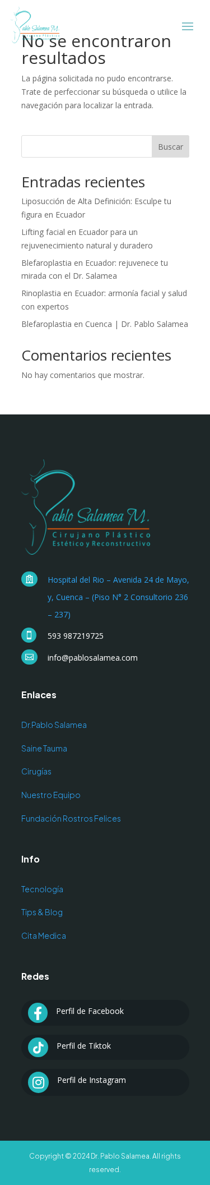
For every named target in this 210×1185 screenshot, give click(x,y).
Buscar (170, 146)
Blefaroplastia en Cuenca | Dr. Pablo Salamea (104, 324)
